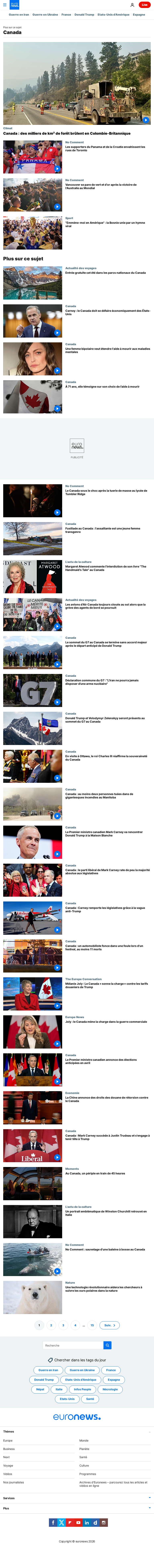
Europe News (74, 1017)
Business (9, 1448)
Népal (40, 1389)
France (66, 14)
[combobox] (77, 1345)
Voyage (8, 1465)
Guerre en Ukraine (45, 14)
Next (6, 1457)
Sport (69, 218)
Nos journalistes (13, 1482)
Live (145, 4)
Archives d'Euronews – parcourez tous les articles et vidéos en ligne (113, 1484)
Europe (7, 1440)
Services (9, 1498)
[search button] (107, 1345)
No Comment (74, 142)
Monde (83, 1440)
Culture (84, 1465)
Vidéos (7, 1474)
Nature (70, 1282)
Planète (84, 1448)
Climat (7, 128)
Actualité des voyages (80, 268)
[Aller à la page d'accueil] (14, 5)
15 (92, 1325)
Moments (72, 1168)
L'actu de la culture (78, 561)
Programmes (87, 1474)
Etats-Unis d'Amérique (114, 14)
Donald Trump (84, 14)
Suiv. (107, 1325)
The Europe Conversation (83, 979)
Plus (6, 1508)
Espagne (139, 14)
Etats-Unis (67, 1399)
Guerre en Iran (19, 14)
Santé (90, 1399)
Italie (59, 1389)
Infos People (82, 1389)
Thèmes (8, 1431)
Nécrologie (110, 1389)
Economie (72, 1092)
